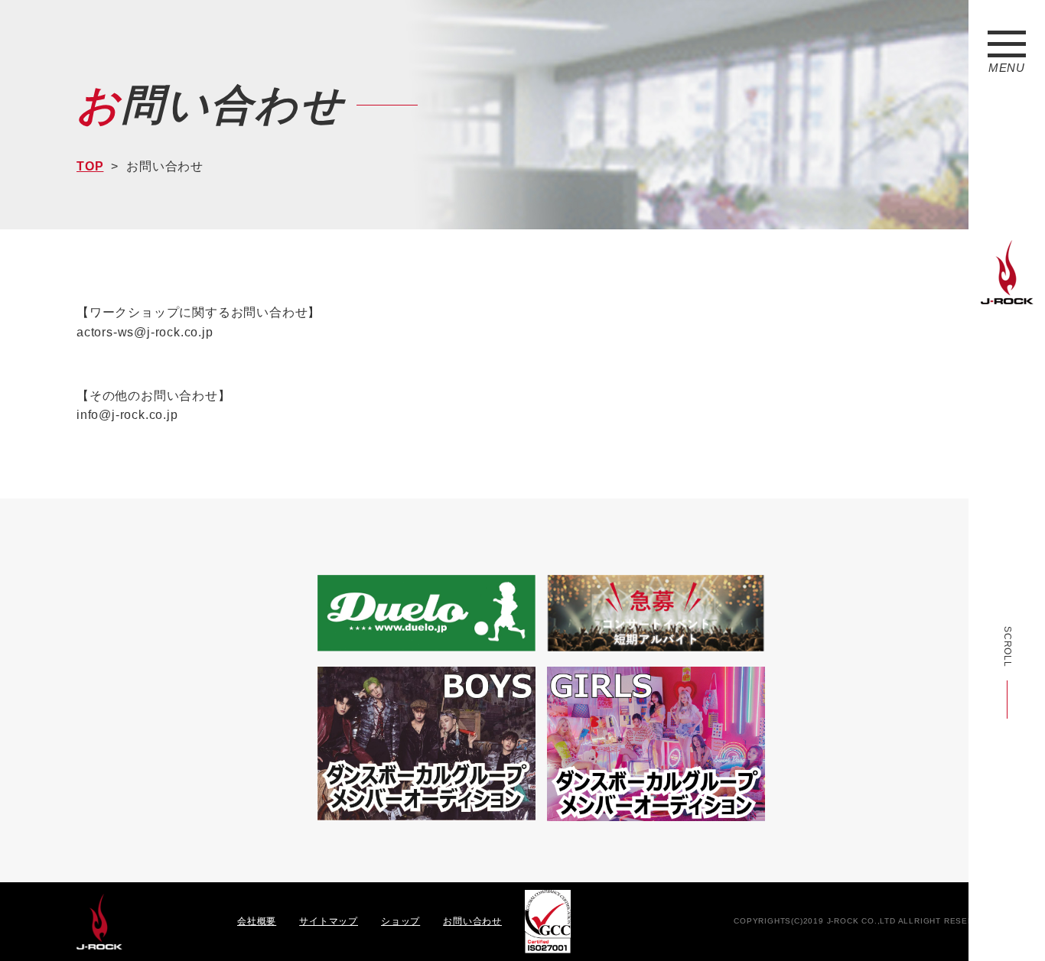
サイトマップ (328, 921)
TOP (90, 166)
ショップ (400, 921)
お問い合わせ (472, 921)
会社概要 (256, 921)
